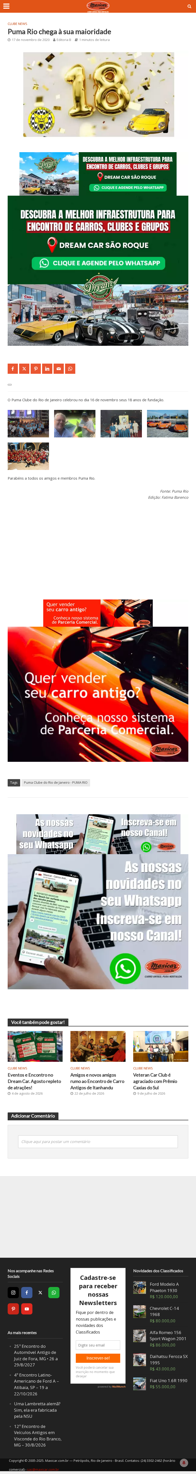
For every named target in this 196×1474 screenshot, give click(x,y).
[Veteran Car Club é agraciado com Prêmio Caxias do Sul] (160, 1046)
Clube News (17, 23)
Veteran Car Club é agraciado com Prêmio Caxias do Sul (155, 1081)
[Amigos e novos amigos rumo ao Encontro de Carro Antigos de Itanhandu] (98, 1046)
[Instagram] (13, 1292)
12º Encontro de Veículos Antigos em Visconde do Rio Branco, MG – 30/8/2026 (38, 1435)
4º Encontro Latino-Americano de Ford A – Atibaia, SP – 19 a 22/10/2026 (36, 1384)
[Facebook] (26, 1292)
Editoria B (64, 39)
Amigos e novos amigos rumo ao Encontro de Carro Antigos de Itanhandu (97, 1081)
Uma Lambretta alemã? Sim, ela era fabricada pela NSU (37, 1410)
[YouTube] (26, 1308)
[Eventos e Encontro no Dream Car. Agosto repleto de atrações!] (35, 1046)
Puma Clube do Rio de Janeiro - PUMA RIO (56, 782)
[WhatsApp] (53, 1292)
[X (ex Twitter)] (40, 1292)
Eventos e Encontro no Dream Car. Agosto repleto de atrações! (34, 1081)
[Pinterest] (13, 1308)
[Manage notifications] (184, 1463)
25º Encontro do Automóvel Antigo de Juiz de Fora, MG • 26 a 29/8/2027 (36, 1355)
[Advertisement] (98, 543)
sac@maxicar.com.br (43, 1469)
